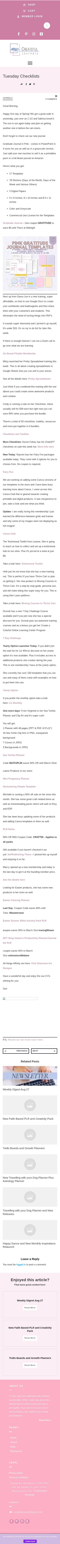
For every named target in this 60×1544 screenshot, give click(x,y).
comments (51, 99)
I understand (30, 1541)
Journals (8, 98)
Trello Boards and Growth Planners (24, 1148)
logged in (21, 1264)
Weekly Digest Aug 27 (16, 1089)
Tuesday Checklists (21, 76)
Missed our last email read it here (25, 1039)
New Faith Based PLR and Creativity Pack (28, 1118)
